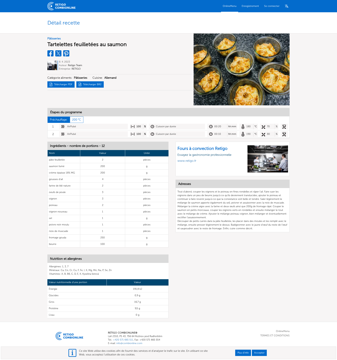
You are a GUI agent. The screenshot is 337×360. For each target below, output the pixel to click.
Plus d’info (243, 352)
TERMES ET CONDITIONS (275, 335)
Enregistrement (250, 6)
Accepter (259, 352)
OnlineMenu (229, 6)
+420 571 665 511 (123, 339)
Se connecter (271, 6)
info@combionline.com (129, 343)
